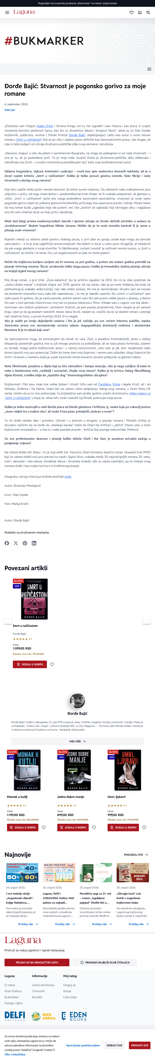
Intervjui (10, 110)
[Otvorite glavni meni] (7, 12)
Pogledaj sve (133, 854)
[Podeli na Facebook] (7, 543)
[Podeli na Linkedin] (34, 543)
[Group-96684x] (74, 1016)
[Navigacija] (77, 69)
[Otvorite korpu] (140, 12)
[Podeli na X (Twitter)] (16, 543)
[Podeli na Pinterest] (25, 543)
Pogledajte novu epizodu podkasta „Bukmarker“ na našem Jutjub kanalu (77, 3)
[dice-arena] (43, 1016)
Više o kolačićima (15, 1054)
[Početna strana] (25, 12)
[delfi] (15, 1016)
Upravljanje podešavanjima (83, 1045)
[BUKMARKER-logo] (44, 41)
